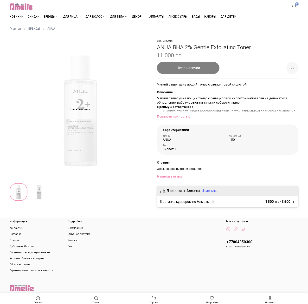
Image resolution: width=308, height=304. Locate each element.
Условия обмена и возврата (27, 258)
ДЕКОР (136, 16)
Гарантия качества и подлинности (31, 270)
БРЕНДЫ (49, 16)
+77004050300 (239, 242)
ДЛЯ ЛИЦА (70, 16)
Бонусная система (79, 234)
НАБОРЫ (210, 16)
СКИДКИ (33, 16)
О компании (75, 228)
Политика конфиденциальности (30, 252)
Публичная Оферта (22, 246)
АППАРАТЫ (156, 16)
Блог (70, 246)
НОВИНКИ (16, 16)
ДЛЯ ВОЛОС (93, 16)
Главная (15, 28)
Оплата (14, 240)
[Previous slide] (15, 109)
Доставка (15, 234)
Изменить (209, 191)
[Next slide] (145, 109)
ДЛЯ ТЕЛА (117, 16)
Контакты (16, 228)
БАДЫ (196, 16)
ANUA (51, 28)
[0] (293, 6)
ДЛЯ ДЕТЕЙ (228, 16)
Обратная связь (20, 264)
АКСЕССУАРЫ (177, 16)
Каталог (72, 240)
